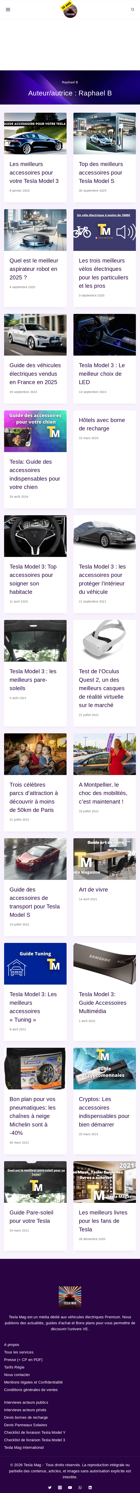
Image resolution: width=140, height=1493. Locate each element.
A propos (11, 1345)
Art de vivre (93, 889)
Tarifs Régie (14, 1367)
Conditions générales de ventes (31, 1390)
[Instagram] (60, 1487)
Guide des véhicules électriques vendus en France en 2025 (35, 373)
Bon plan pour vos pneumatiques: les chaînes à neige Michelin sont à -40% (33, 1116)
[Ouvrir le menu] (8, 9)
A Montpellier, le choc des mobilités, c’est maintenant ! (103, 793)
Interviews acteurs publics (26, 1402)
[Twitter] (50, 1487)
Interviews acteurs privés (25, 1410)
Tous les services (18, 1352)
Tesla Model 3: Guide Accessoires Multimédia (103, 1002)
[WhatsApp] (80, 1487)
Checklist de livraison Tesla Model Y (35, 1432)
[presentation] (35, 133)
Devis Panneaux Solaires (25, 1425)
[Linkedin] (90, 1487)
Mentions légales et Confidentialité (33, 1382)
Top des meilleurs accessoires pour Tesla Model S (101, 172)
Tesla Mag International (24, 1447)
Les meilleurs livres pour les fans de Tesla (103, 1221)
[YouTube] (70, 1487)
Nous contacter (17, 1375)
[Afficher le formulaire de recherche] (132, 9)
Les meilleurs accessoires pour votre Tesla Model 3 (34, 172)
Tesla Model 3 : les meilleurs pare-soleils (33, 679)
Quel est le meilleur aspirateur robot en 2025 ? (34, 269)
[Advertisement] (70, 45)
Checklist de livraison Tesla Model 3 (34, 1440)
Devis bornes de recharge (26, 1417)
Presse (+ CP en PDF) (23, 1360)
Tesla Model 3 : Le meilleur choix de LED (102, 373)
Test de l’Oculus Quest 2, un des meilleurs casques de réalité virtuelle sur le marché (102, 688)
